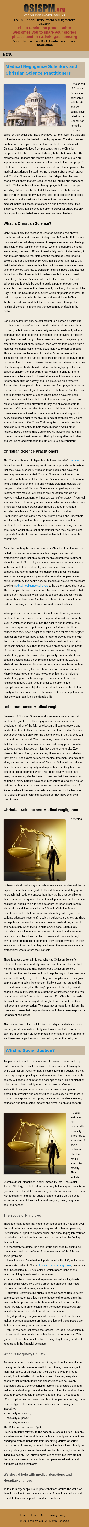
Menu (7, 54)
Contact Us (37, 1515)
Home (23, 1515)
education (74, 460)
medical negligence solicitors (31, 585)
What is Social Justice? (30, 1050)
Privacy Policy (57, 1515)
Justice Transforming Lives (54, 1265)
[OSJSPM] (44, 14)
